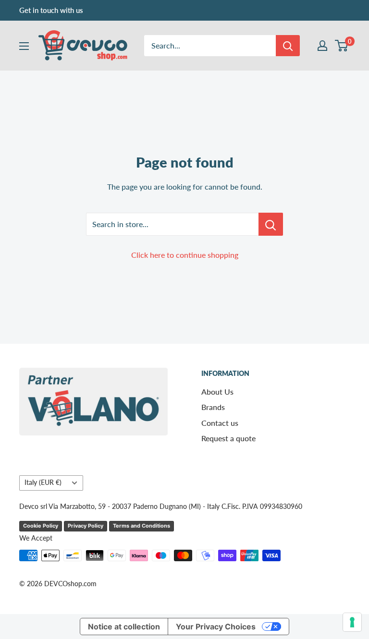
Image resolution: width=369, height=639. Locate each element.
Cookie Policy (40, 525)
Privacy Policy (85, 525)
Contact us (219, 422)
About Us (217, 391)
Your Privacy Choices (216, 626)
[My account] (322, 45)
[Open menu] (24, 46)
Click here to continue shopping (184, 254)
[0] (342, 45)
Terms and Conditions (141, 525)
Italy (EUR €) (43, 482)
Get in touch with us (51, 10)
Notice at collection (124, 626)
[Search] (288, 45)
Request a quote (228, 438)
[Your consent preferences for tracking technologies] (352, 622)
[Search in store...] (270, 224)
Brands (213, 406)
